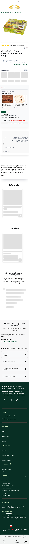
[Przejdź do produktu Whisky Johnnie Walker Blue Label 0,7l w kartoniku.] (12, 243)
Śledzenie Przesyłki (6, 469)
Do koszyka (20, 215)
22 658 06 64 (22, 2)
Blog (3, 471)
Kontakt (3, 431)
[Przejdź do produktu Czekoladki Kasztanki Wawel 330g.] (12, 199)
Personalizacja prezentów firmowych (10, 490)
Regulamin (4, 439)
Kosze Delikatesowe (6, 480)
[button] (14, 354)
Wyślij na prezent (6, 495)
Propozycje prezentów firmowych (9, 488)
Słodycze (11, 12)
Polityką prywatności (12, 518)
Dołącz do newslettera (8, 513)
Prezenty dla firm (6, 483)
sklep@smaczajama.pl (10, 419)
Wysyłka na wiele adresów (8, 485)
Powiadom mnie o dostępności (15, 123)
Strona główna (4, 12)
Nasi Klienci (4, 441)
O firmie (3, 434)
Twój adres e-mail (7, 511)
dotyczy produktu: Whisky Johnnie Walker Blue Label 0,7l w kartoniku (15, 307)
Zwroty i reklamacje (6, 457)
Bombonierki (18, 12)
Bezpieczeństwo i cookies (8, 455)
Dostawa (4, 453)
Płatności (4, 450)
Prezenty (4, 493)
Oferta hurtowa (5, 436)
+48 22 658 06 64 (9, 341)
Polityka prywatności (6, 460)
